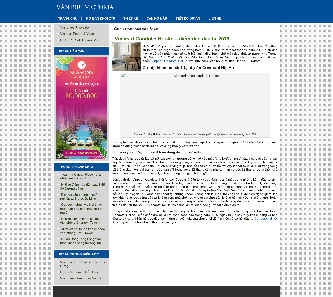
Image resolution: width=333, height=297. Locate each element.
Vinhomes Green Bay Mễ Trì (80, 278)
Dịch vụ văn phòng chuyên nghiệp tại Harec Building (79, 196)
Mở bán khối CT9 (100, 18)
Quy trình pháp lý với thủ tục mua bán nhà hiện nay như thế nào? (82, 208)
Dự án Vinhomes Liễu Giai (79, 272)
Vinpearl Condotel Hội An (169, 61)
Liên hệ (215, 18)
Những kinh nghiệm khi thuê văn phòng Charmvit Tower (80, 220)
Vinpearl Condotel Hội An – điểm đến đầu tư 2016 (172, 39)
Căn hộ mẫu (157, 18)
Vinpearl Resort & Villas (77, 33)
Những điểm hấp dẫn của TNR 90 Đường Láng (82, 186)
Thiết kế (130, 18)
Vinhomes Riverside (74, 27)
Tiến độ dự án (188, 18)
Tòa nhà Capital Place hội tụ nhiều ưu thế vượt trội (81, 176)
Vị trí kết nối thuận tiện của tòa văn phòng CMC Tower (82, 231)
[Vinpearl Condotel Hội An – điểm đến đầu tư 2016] (127, 71)
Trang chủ (67, 18)
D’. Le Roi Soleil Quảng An (79, 40)
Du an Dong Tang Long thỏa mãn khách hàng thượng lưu (81, 241)
